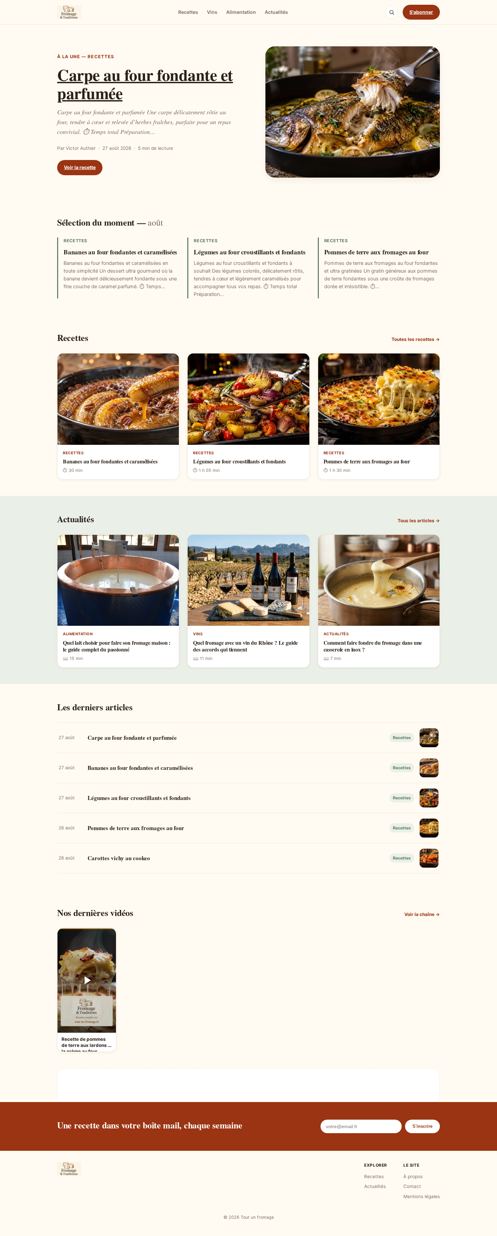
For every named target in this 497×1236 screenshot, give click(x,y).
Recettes (188, 12)
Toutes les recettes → (416, 339)
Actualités (276, 12)
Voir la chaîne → (422, 914)
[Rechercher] (391, 12)
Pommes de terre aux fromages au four (376, 251)
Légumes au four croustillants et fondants (249, 251)
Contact (412, 1186)
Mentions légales (421, 1196)
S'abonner (421, 12)
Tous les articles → (419, 520)
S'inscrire (422, 1126)
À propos (413, 1176)
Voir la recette (80, 167)
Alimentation (241, 12)
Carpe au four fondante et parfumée (145, 84)
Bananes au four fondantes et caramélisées (120, 251)
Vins (212, 12)
